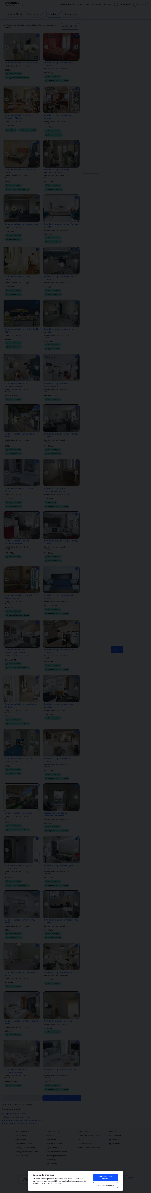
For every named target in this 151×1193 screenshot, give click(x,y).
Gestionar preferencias (105, 1185)
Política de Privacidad (53, 1183)
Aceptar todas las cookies (105, 1177)
